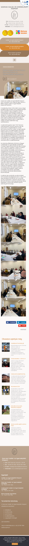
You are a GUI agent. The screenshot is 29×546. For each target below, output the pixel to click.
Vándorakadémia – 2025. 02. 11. (18, 358)
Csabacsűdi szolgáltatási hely (18, 374)
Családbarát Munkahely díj (17, 343)
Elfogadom (14, 543)
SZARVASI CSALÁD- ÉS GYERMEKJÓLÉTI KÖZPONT (14, 7)
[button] (14, 59)
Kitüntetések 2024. (15, 386)
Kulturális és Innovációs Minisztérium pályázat (16, 406)
